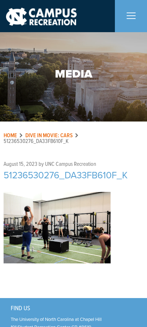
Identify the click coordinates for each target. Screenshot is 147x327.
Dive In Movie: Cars (49, 135)
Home (10, 135)
